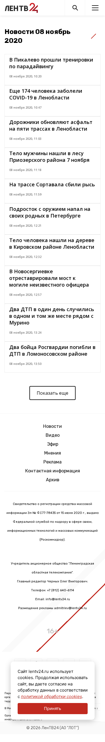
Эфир (52, 444)
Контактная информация (52, 470)
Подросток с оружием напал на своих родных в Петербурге (49, 212)
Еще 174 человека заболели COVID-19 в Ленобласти (45, 94)
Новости (52, 426)
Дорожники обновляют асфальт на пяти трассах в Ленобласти (50, 125)
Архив (52, 479)
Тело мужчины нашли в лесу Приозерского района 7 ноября (49, 156)
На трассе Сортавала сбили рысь (52, 184)
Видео (53, 435)
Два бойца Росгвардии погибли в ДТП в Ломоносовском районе (52, 350)
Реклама (52, 462)
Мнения (52, 453)
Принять (52, 708)
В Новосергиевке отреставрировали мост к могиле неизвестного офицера (49, 278)
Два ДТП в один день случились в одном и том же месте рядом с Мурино (51, 316)
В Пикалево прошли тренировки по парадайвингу (51, 63)
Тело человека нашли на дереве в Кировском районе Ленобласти (51, 243)
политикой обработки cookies (51, 696)
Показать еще (52, 393)
